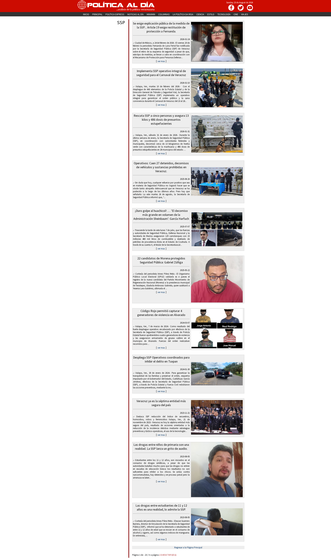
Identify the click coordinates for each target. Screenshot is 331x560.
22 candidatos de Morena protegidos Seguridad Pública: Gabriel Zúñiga (161, 260)
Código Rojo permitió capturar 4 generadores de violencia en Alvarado (161, 313)
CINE (236, 14)
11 (175, 554)
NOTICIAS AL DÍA (135, 14)
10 (173, 554)
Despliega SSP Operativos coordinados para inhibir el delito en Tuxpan (161, 359)
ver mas (161, 61)
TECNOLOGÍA (223, 14)
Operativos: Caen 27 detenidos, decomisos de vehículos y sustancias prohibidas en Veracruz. (161, 167)
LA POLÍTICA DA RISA (183, 14)
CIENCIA (200, 14)
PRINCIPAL (97, 14)
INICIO (86, 14)
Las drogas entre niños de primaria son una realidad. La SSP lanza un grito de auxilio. (161, 447)
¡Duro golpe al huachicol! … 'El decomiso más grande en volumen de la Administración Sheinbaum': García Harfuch (161, 215)
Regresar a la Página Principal (188, 547)
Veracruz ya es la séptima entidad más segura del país (161, 403)
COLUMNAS (164, 14)
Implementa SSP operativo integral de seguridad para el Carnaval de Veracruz (161, 73)
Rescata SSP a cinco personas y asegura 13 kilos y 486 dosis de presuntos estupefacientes (161, 119)
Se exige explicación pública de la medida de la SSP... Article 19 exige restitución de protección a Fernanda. (161, 27)
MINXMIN (151, 14)
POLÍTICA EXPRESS (115, 14)
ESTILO (210, 14)
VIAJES (244, 14)
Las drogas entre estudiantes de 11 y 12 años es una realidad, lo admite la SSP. (161, 507)
